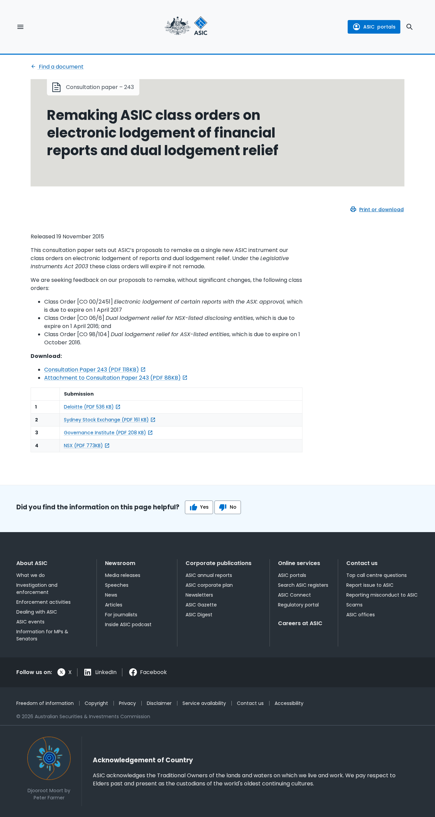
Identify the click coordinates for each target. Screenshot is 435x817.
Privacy (127, 703)
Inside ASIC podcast (128, 624)
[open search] (409, 26)
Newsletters (199, 595)
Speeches (116, 585)
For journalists (121, 614)
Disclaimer (159, 703)
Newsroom (120, 563)
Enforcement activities (43, 602)
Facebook (153, 672)
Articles (113, 604)
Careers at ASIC (300, 623)
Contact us (362, 563)
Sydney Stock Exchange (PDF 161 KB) (106, 419)
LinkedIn (106, 672)
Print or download (381, 209)
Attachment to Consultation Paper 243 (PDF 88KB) (112, 378)
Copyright (96, 703)
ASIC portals (292, 575)
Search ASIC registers (303, 585)
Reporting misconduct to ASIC (382, 595)
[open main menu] (20, 27)
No (233, 507)
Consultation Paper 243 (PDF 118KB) (91, 370)
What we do (30, 575)
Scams (354, 604)
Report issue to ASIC (370, 585)
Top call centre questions (376, 575)
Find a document (60, 67)
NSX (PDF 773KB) (83, 445)
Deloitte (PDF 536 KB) (89, 406)
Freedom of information (45, 703)
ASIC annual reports (209, 575)
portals (379, 26)
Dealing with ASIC (36, 612)
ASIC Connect (294, 595)
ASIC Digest (199, 614)
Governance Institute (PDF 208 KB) (105, 432)
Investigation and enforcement (36, 589)
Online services (299, 563)
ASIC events (30, 621)
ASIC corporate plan (209, 585)
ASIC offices (360, 614)
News (111, 595)
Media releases (122, 575)
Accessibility (289, 703)
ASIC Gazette (201, 604)
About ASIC (32, 563)
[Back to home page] (186, 26)
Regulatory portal (298, 604)
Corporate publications (218, 563)
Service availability (204, 703)
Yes (204, 507)
